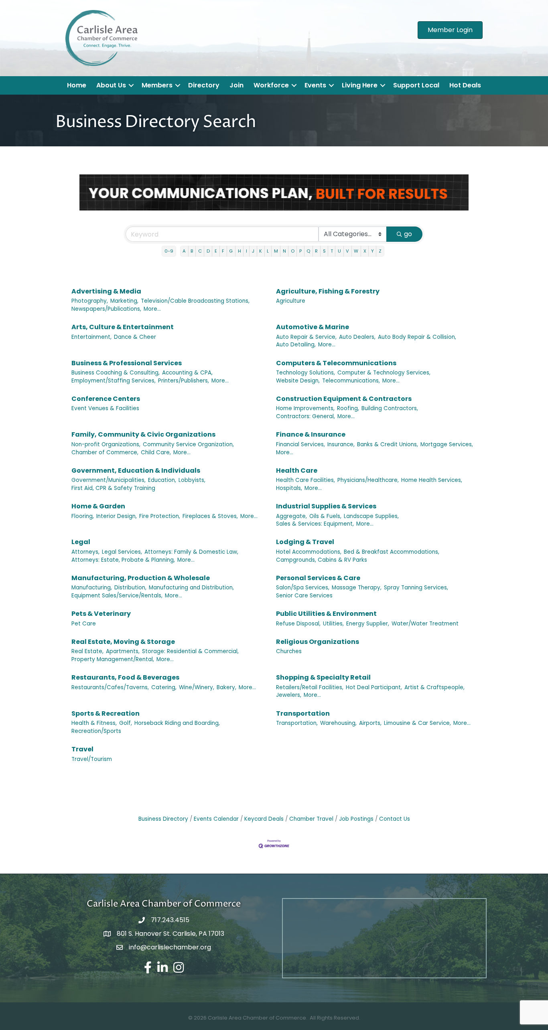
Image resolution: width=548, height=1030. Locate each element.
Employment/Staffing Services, (113, 380)
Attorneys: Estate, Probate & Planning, (123, 560)
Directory (203, 85)
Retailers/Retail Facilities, (309, 687)
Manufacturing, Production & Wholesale (140, 578)
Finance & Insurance (310, 434)
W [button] (356, 251)
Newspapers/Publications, (106, 309)
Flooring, (82, 516)
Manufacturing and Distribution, (191, 587)
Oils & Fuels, (325, 516)
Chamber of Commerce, (104, 452)
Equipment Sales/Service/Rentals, (116, 595)
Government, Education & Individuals (135, 470)
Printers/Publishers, (183, 380)
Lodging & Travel (305, 541)
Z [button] (380, 251)
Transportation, (297, 723)
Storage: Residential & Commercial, (190, 651)
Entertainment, (91, 337)
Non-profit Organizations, (105, 444)
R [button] (316, 251)
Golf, (125, 723)
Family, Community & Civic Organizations (143, 434)
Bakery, (226, 687)
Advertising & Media (106, 291)
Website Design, (298, 380)
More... (152, 309)
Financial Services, (300, 444)
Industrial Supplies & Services (326, 506)
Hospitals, (289, 488)
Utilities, (333, 623)
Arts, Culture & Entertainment (122, 327)
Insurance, (341, 444)
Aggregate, (291, 516)
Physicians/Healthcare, (368, 480)
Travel (82, 749)
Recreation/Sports (96, 731)
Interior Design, (116, 516)
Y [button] (372, 251)
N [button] (284, 251)
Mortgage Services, (446, 444)
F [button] (223, 251)
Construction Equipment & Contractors (344, 398)
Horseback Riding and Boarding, (177, 723)
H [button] (239, 251)
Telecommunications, (351, 380)
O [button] (292, 251)
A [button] (184, 251)
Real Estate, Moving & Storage (123, 641)
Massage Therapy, (357, 587)
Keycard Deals (264, 819)
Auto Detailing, (296, 344)
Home (76, 85)
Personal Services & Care (318, 578)
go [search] (408, 234)
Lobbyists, (192, 480)
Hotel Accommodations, (308, 552)
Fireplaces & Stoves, (210, 516)
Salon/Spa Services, (302, 587)
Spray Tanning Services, (416, 587)
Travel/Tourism (91, 759)
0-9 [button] (168, 251)
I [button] (246, 251)
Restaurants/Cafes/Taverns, (110, 687)
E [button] (216, 251)
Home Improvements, (305, 408)
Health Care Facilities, (305, 480)
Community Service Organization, (188, 444)
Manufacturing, (91, 587)
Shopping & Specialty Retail (323, 677)
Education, (162, 480)
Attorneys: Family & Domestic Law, (191, 552)
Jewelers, (288, 695)
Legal (80, 541)
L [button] (268, 251)
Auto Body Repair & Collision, (417, 337)
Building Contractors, (389, 408)
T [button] (332, 251)
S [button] (324, 251)
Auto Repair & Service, (306, 337)
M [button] (276, 251)
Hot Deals (465, 85)
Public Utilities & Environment (326, 613)
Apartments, (123, 651)
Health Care (296, 470)
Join (236, 85)
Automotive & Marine (312, 327)
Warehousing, (338, 723)
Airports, (370, 723)
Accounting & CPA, (187, 372)
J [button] (253, 251)
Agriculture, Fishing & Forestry (328, 291)
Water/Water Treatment (425, 623)
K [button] (260, 251)
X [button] (364, 251)
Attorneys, (85, 552)
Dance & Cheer (135, 337)
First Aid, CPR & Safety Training (113, 488)
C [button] (200, 251)
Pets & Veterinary (101, 613)
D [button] (208, 251)
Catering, (164, 687)
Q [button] (308, 251)
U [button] (339, 251)
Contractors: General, (305, 416)
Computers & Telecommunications (336, 363)
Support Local (416, 85)
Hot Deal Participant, (374, 687)
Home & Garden (98, 506)
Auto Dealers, (357, 337)
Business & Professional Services (126, 363)
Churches (289, 651)
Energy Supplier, (367, 623)
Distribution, (130, 587)
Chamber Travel (311, 819)
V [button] (347, 251)
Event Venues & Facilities (105, 408)
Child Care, (156, 452)
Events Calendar (216, 819)
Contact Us (394, 819)
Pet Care (83, 623)
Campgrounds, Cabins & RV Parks (321, 560)
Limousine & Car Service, (417, 723)
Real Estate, (87, 651)
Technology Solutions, (305, 372)
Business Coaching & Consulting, (115, 372)
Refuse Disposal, (298, 623)
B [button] (192, 251)
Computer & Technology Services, (383, 372)
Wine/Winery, (196, 687)
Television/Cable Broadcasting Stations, (195, 301)
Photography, (89, 301)
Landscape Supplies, (371, 516)
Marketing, (124, 301)
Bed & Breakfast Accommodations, (391, 552)
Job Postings (356, 819)
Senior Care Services (304, 595)
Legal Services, (122, 552)
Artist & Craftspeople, (434, 687)
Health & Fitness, (94, 723)
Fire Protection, (159, 516)
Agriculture (290, 301)
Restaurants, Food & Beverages (125, 677)
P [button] (300, 251)
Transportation (303, 713)
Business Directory (163, 819)
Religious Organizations (317, 641)
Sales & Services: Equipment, (315, 524)
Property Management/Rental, (112, 659)
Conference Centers (105, 398)
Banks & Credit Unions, (387, 444)
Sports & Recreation (105, 713)
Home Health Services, (431, 480)
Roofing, (348, 408)
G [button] (231, 251)
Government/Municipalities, (108, 480)
